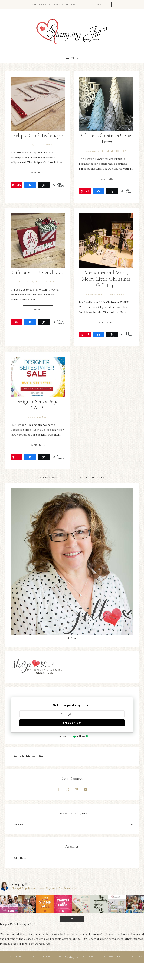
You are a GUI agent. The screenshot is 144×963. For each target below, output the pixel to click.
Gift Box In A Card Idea (38, 272)
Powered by (63, 736)
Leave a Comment (116, 151)
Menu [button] (74, 58)
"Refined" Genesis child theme (82, 956)
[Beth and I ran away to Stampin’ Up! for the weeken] (27, 904)
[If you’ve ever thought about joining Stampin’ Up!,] (9, 904)
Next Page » (98, 477)
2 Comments (47, 145)
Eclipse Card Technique (38, 135)
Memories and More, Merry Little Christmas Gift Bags (106, 278)
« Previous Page (48, 477)
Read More (38, 172)
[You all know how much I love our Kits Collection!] (81, 904)
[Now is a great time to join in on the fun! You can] (63, 904)
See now (102, 4)
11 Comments (48, 282)
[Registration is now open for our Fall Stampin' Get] (117, 904)
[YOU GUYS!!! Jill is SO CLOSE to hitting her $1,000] (99, 904)
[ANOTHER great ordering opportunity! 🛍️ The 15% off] (45, 904)
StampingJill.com (72, 31)
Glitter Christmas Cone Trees (106, 138)
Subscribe (72, 722)
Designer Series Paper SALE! (37, 404)
